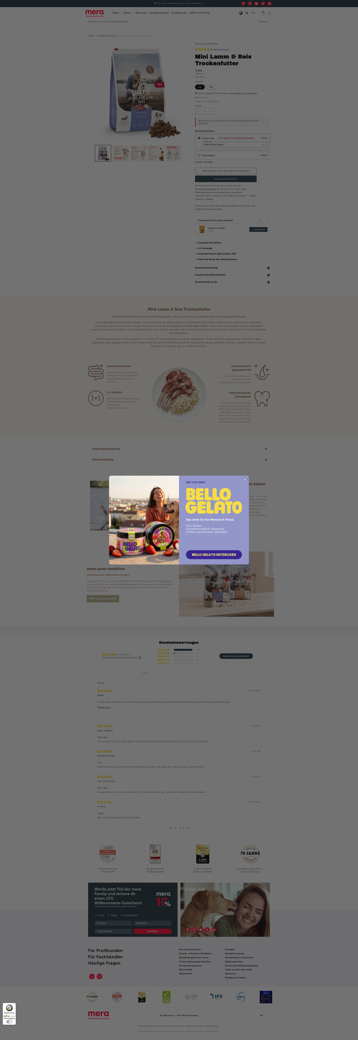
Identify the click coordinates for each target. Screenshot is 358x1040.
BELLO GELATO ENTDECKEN (214, 554)
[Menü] (14, 1004)
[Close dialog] (245, 480)
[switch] (9, 1021)
